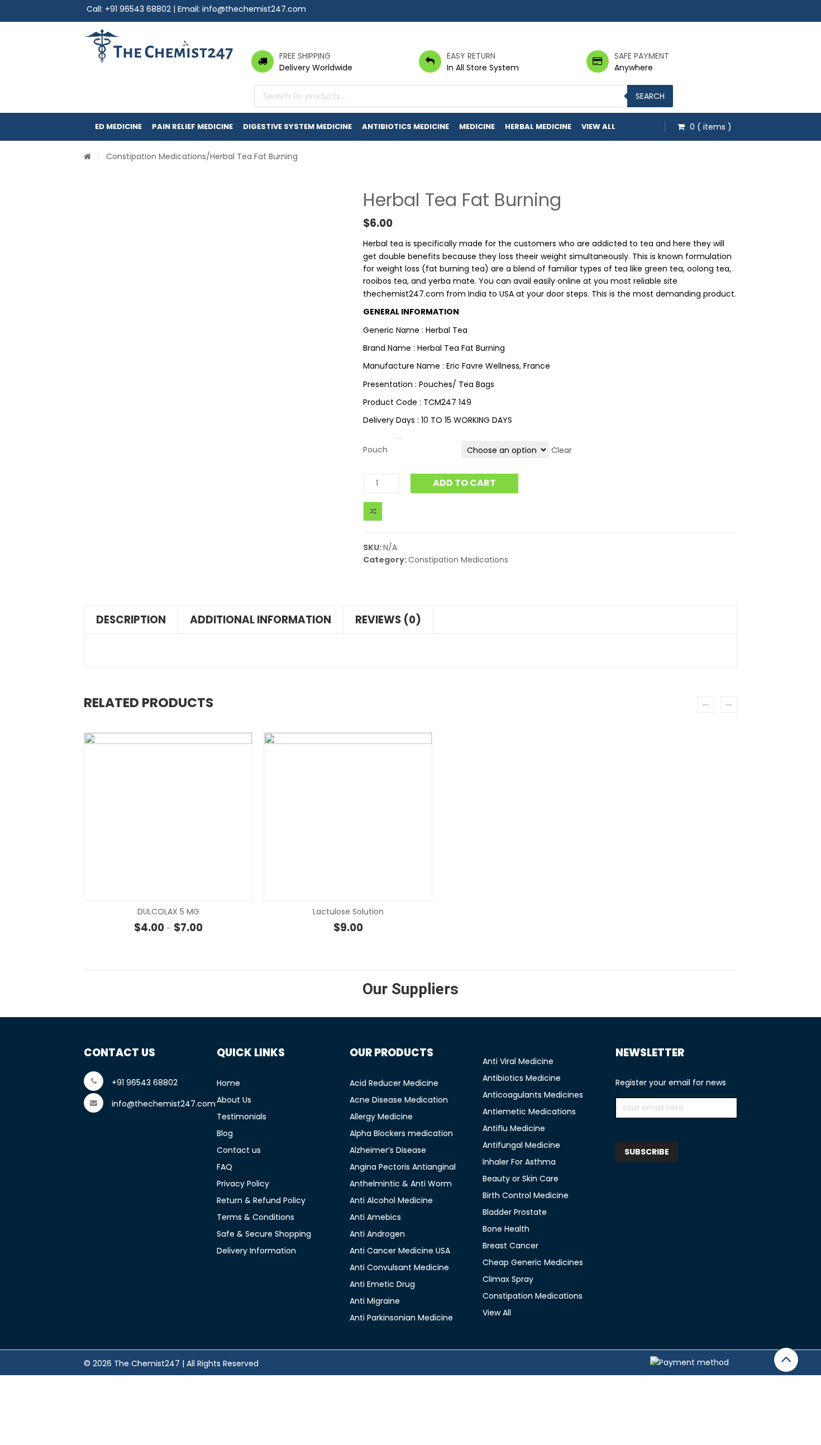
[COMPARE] (373, 511)
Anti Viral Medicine (518, 1061)
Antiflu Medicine (514, 1128)
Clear (561, 450)
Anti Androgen (377, 1233)
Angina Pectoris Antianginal (403, 1166)
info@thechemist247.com (254, 9)
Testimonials (241, 1116)
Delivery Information (256, 1250)
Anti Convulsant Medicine (399, 1267)
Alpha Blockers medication (401, 1133)
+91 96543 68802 (138, 9)
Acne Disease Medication (399, 1099)
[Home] (87, 156)
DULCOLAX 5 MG (168, 911)
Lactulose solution (348, 911)
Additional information (260, 619)
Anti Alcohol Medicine (391, 1200)
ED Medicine (118, 126)
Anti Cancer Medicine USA (400, 1250)
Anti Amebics (375, 1217)
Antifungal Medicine (521, 1145)
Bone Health (506, 1228)
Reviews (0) (388, 619)
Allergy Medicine (381, 1116)
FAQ (224, 1166)
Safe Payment (641, 55)
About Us (234, 1099)
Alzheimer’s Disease (388, 1150)
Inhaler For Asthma (519, 1161)
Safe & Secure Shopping (264, 1233)
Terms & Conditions (255, 1217)
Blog (225, 1133)
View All (598, 126)
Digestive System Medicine (297, 126)
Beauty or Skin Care (521, 1178)
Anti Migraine (375, 1300)
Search (650, 96)
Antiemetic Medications (529, 1111)
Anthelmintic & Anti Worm (401, 1183)
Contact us (239, 1150)
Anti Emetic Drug (382, 1284)
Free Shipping (305, 55)
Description (131, 619)
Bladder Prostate (515, 1212)
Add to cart (464, 482)
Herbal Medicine (538, 126)
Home (228, 1083)
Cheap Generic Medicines (533, 1262)
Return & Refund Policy (261, 1200)
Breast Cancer (510, 1245)
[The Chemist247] (159, 46)
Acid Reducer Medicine (394, 1083)
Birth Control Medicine (526, 1195)
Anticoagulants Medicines (533, 1094)
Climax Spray (508, 1279)
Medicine (477, 126)
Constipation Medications (156, 156)
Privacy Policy (243, 1183)
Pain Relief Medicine (192, 126)
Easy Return (471, 55)
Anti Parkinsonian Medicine (401, 1317)
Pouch (375, 449)
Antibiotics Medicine (405, 126)
